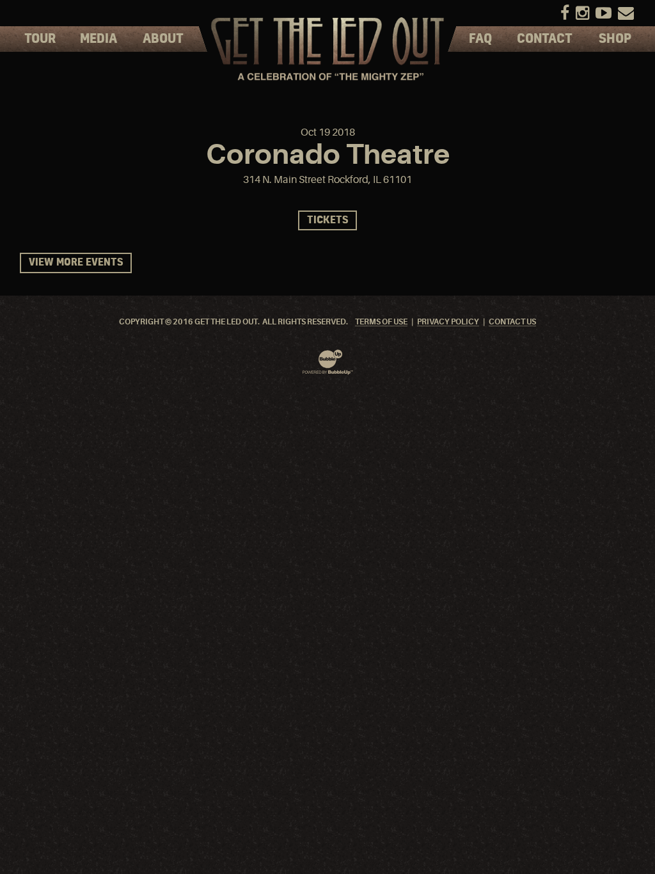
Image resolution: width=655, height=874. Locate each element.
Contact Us (512, 322)
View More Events (76, 262)
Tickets (327, 220)
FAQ (480, 39)
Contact (544, 39)
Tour (40, 39)
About (163, 39)
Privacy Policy (448, 322)
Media (98, 39)
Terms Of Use (381, 322)
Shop (615, 39)
